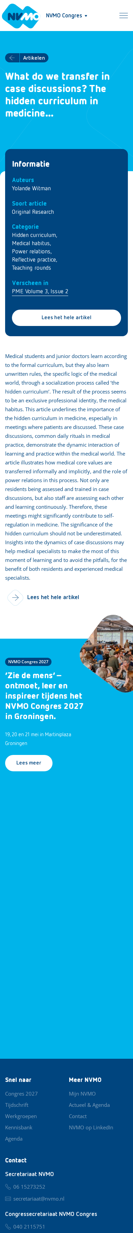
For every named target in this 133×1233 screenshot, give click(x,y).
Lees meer (28, 763)
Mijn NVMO (82, 1093)
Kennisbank (18, 1127)
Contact (78, 1116)
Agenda (14, 1138)
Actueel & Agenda (89, 1104)
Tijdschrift (16, 1104)
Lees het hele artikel (66, 318)
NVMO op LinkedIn (91, 1127)
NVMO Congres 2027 (28, 662)
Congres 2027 (21, 1093)
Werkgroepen (21, 1116)
